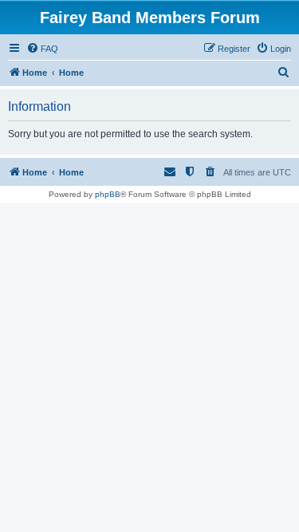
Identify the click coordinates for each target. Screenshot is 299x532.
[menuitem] (42, 48)
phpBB (107, 194)
